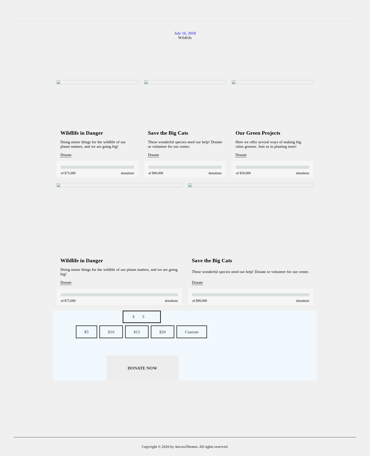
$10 (111, 331)
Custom (191, 331)
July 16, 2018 (185, 33)
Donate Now (142, 368)
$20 (162, 331)
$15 (137, 331)
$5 (86, 331)
